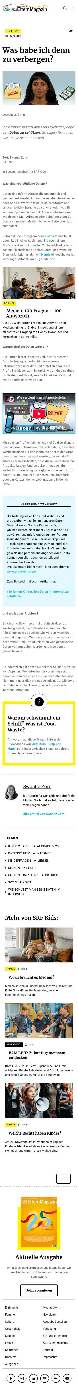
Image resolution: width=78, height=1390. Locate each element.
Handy (45, 254)
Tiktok (49, 236)
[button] (71, 31)
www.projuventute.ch (22, 571)
